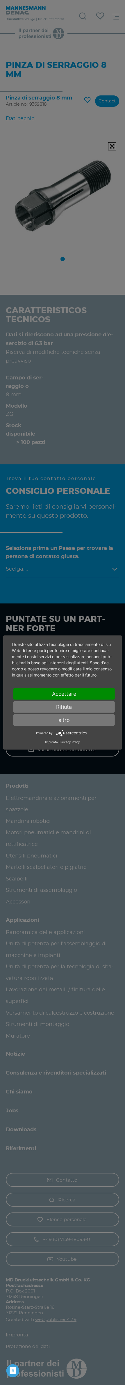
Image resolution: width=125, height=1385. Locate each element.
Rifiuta (64, 707)
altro (64, 720)
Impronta (51, 741)
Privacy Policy (70, 741)
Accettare (64, 694)
